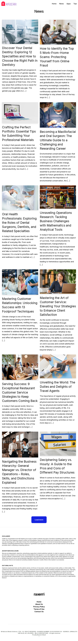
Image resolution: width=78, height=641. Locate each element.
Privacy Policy (39, 607)
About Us (39, 604)
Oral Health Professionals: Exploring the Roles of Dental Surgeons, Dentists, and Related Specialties (19, 222)
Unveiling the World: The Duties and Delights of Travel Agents (57, 386)
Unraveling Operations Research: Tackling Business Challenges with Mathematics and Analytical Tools (56, 221)
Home (54, 4)
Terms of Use (39, 609)
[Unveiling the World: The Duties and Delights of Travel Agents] (58, 366)
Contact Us (39, 612)
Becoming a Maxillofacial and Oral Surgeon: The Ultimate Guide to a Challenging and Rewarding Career (58, 140)
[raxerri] (8, 3)
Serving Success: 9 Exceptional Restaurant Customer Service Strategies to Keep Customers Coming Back (20, 392)
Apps (69, 4)
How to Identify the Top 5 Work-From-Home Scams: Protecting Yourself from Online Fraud (57, 57)
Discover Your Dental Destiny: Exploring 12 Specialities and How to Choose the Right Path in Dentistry (19, 56)
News (61, 4)
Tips (75, 4)
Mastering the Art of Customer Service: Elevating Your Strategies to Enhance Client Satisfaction (58, 306)
